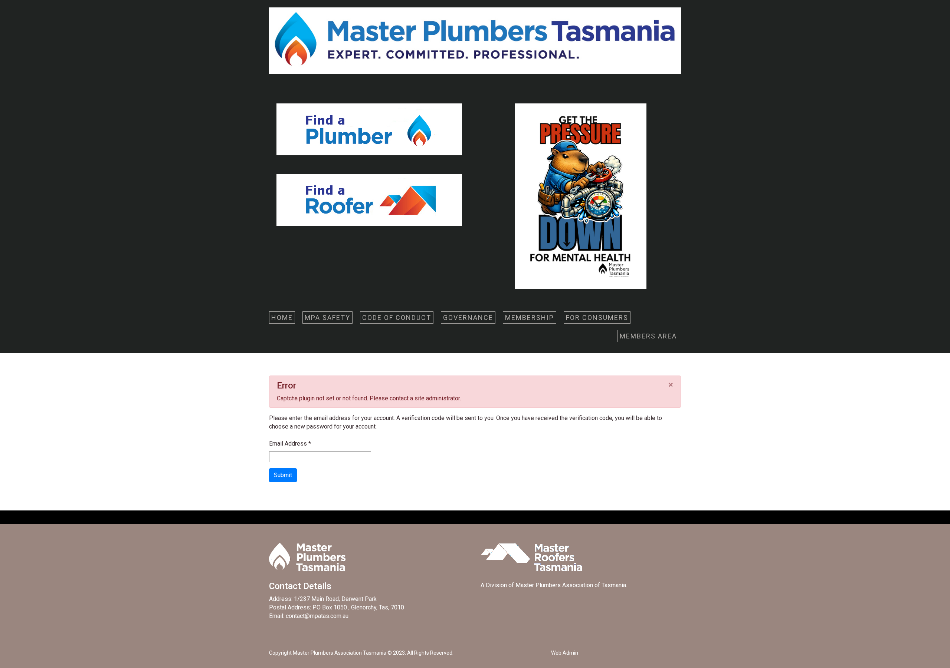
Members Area (648, 336)
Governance (468, 317)
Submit (283, 475)
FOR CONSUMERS (597, 317)
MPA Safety (327, 317)
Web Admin (564, 653)
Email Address (290, 443)
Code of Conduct (396, 317)
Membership (529, 317)
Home (282, 317)
